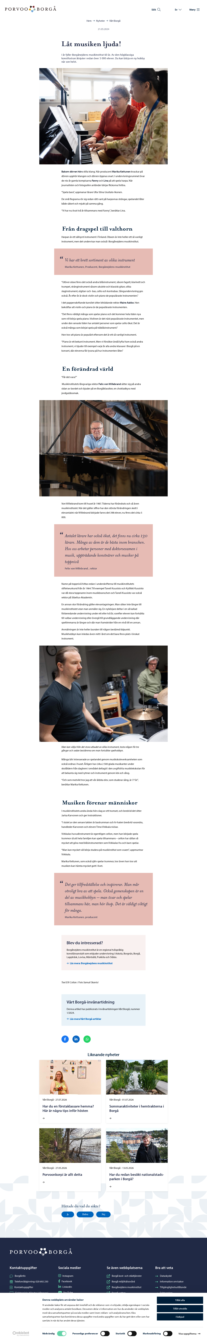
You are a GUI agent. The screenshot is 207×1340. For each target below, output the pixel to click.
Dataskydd (166, 1275)
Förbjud (180, 1316)
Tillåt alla (180, 1300)
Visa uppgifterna (188, 1333)
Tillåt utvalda (180, 1308)
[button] (67, 1214)
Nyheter (100, 20)
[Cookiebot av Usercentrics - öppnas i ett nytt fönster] (21, 1333)
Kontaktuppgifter (23, 1287)
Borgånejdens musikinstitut (126, 1287)
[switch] (105, 1333)
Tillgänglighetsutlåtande (173, 1287)
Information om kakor (172, 1281)
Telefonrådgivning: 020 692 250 (31, 1281)
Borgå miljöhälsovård (123, 1281)
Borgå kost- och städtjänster (127, 1275)
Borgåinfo (20, 1275)
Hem (89, 20)
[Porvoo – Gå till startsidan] (30, 9)
